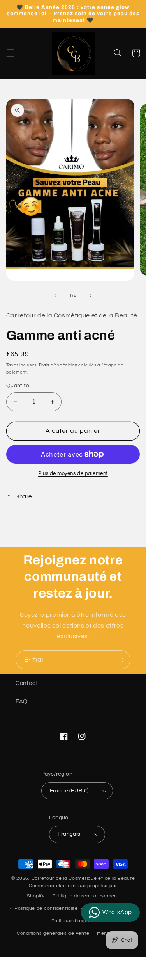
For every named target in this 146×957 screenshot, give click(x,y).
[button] (10, 53)
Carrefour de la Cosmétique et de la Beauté (83, 878)
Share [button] (24, 497)
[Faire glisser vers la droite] (90, 295)
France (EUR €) (69, 790)
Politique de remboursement (85, 896)
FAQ (22, 701)
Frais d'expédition (58, 365)
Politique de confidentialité (46, 908)
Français (69, 834)
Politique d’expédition (76, 921)
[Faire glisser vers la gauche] (55, 295)
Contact (27, 683)
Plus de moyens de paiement (73, 473)
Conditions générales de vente (53, 933)
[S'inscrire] (121, 659)
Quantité (17, 385)
